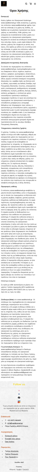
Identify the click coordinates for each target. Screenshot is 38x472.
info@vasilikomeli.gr (15, 423)
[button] (26, 3)
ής (18, 451)
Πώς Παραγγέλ (10, 457)
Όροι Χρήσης (9, 442)
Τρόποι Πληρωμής (11, 454)
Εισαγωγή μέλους (11, 436)
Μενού (35, 4)
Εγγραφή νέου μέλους (12, 439)
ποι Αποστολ (12, 451)
